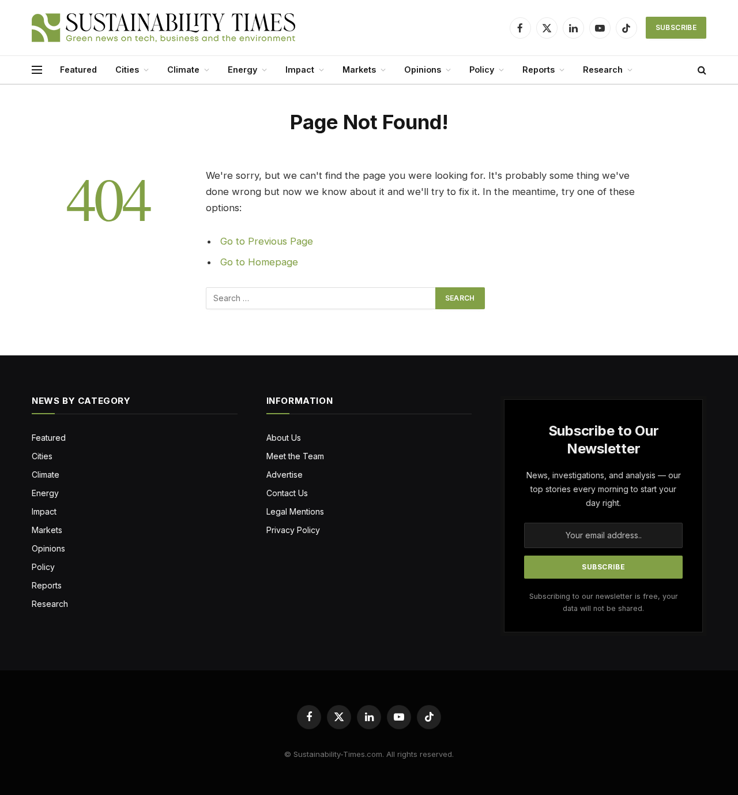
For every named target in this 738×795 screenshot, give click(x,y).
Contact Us (287, 493)
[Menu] (37, 70)
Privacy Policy (293, 530)
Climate (183, 69)
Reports (538, 69)
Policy (481, 69)
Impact (299, 69)
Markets (359, 69)
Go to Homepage (259, 262)
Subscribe (676, 27)
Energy (242, 69)
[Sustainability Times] (163, 27)
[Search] (700, 70)
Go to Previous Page (266, 241)
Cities (127, 69)
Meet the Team (295, 456)
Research (603, 69)
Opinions (422, 69)
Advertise (284, 474)
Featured (78, 69)
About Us (283, 437)
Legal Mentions (295, 511)
